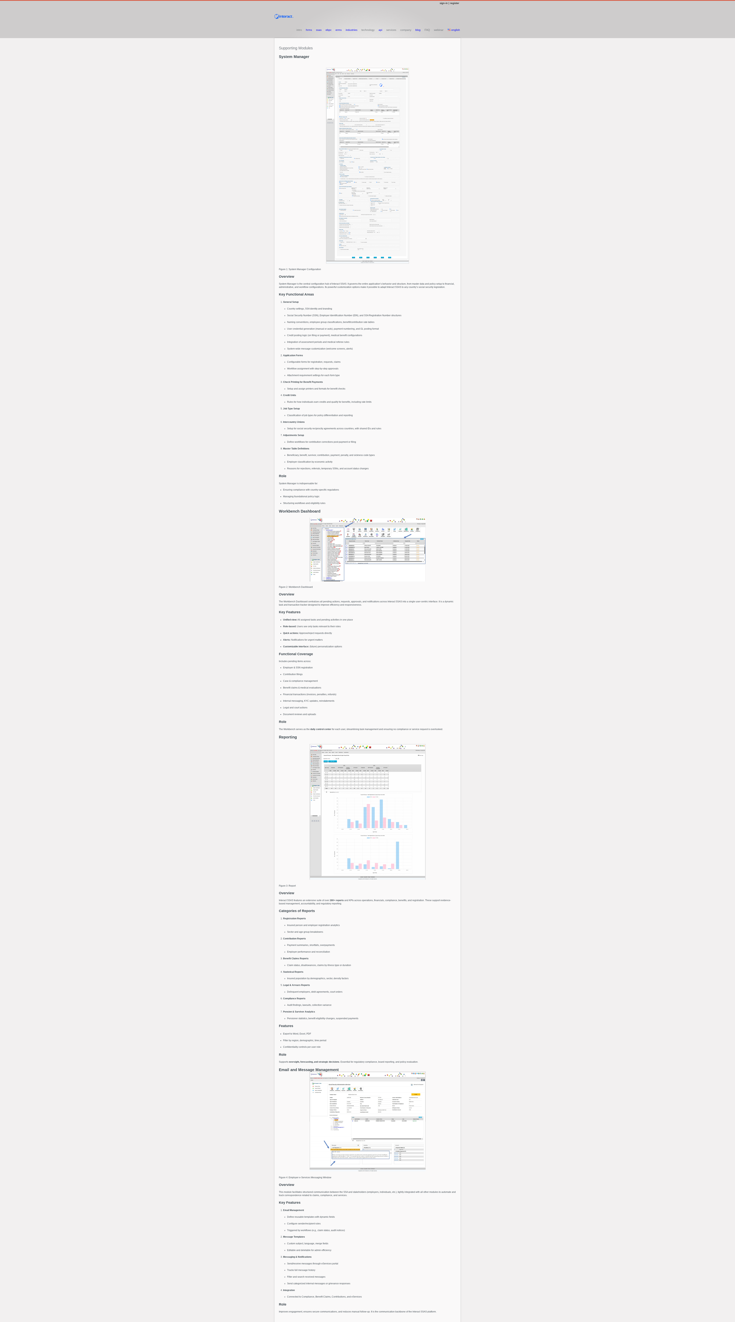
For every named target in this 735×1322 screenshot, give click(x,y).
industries (351, 29)
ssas (319, 29)
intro (299, 29)
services (391, 29)
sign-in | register (449, 3)
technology (368, 29)
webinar (438, 29)
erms (339, 29)
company (405, 29)
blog (418, 29)
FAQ (427, 29)
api (380, 29)
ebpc (329, 29)
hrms (309, 29)
